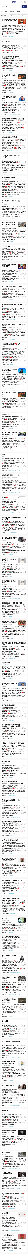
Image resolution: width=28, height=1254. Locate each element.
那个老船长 (5, 918)
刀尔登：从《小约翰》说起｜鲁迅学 (9, 156)
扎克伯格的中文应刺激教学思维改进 (11, 822)
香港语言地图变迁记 (7, 475)
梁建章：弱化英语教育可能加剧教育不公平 (9, 265)
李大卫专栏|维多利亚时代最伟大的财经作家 (9, 999)
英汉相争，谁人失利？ (8, 41)
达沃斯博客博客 (12, 795)
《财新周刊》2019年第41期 (15, 972)
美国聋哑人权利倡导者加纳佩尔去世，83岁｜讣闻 (9, 1131)
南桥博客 (11, 259)
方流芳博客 (11, 299)
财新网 (10, 1148)
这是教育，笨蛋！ (7, 761)
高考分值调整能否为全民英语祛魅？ (11, 725)
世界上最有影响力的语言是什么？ (11, 782)
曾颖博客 (11, 738)
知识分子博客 (12, 319)
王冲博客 (11, 428)
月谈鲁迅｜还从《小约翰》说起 (9, 581)
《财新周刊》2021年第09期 (14, 1230)
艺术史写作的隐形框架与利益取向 (11, 937)
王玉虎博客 (11, 853)
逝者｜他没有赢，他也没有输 (9, 956)
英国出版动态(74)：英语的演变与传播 (12, 603)
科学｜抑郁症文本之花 (8, 1085)
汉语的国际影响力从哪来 (8, 177)
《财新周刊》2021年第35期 (14, 1105)
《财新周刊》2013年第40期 (15, 1188)
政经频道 (11, 364)
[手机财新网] (14, 2)
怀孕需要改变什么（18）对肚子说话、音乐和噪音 (13, 325)
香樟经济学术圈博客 (13, 658)
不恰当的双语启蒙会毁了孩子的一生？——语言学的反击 (14, 518)
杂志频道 (11, 1126)
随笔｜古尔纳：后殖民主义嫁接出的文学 (9, 800)
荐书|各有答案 (6, 1213)
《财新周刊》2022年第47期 (14, 410)
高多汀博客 (11, 893)
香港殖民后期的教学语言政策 (9, 137)
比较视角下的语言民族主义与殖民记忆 (12, 880)
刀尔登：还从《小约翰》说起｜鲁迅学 (9, 559)
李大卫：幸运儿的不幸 (8, 1235)
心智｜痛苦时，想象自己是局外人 (9, 97)
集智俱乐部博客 (12, 1208)
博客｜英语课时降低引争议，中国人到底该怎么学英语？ (9, 223)
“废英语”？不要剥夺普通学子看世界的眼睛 (13, 743)
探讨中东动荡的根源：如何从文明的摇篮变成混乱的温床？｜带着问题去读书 (9, 859)
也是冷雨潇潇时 (6, 1152)
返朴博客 (11, 70)
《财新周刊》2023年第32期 (14, 114)
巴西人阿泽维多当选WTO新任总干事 (9, 684)
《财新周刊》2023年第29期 (14, 598)
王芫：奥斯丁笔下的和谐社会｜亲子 (9, 75)
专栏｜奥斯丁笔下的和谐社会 (9, 393)
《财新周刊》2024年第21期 (14, 994)
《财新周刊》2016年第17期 (14, 492)
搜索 (23, 6)
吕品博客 (11, 616)
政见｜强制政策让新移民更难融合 (11, 1041)
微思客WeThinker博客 (13, 150)
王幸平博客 (11, 720)
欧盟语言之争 (5, 414)
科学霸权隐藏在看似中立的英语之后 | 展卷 (13, 119)
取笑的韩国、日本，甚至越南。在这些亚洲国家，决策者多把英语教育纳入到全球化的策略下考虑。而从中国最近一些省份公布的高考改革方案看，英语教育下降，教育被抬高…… (14, 48)
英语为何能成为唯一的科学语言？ (11, 57)
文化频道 (11, 932)
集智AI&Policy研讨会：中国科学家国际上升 (13, 1194)
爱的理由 (4, 454)
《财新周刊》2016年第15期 (14, 1168)
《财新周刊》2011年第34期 (14, 512)
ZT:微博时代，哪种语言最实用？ (10, 840)
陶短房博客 (11, 756)
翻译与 (5, 497)
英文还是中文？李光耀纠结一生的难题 (12, 286)
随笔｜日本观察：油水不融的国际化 (9, 978)
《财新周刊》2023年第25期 (14, 218)
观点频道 (11, 52)
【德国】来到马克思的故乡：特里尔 (11, 898)
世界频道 (11, 36)
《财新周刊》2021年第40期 (15, 817)
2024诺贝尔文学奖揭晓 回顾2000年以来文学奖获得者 (9, 622)
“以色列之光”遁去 (7, 1173)
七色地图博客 (12, 913)
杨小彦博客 (11, 950)
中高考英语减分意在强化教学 (11, 344)
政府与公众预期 (6, 663)
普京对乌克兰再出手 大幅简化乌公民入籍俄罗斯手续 (9, 538)
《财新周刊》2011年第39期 (14, 470)
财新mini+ (11, 92)
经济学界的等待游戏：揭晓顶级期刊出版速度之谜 (14, 643)
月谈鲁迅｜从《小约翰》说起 (9, 201)
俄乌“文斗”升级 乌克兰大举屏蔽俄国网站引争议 (9, 433)
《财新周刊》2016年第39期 (14, 1057)
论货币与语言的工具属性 (8, 705)
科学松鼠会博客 (12, 339)
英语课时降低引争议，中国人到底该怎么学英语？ (14, 305)
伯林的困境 (5, 1021)
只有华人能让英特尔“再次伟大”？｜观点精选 (9, 370)
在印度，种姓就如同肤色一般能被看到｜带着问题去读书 (9, 1062)
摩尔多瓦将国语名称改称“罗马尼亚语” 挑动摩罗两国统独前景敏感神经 (9, 20)
